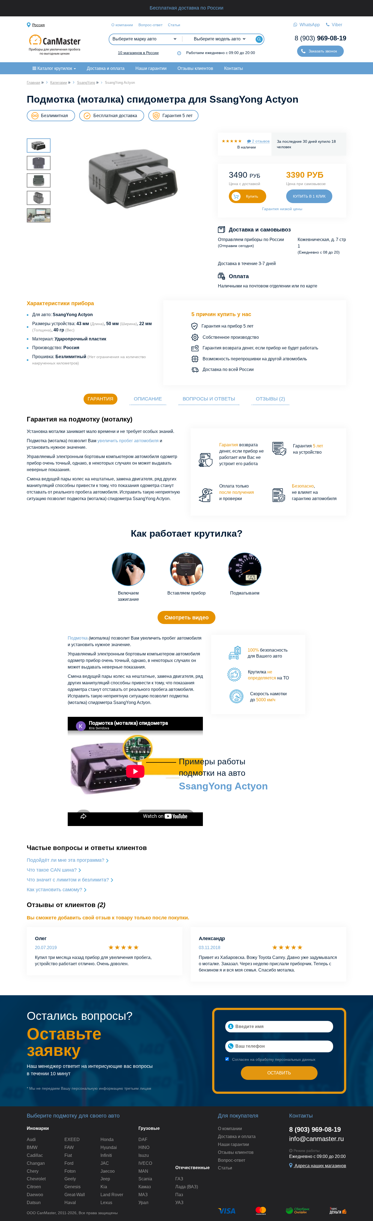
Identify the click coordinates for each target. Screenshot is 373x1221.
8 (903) (320, 38)
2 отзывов (260, 141)
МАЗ (143, 1194)
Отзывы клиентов (195, 68)
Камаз (144, 1186)
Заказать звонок (322, 51)
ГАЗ (179, 1179)
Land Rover (111, 1194)
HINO (143, 1147)
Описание (148, 399)
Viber (336, 24)
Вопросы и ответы (209, 399)
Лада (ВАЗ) (186, 1186)
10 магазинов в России (138, 52)
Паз (179, 1194)
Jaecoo (107, 1171)
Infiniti (106, 1155)
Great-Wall (74, 1194)
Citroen (34, 1186)
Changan (36, 1163)
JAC (104, 1163)
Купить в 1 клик (309, 196)
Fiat (68, 1155)
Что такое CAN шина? (52, 870)
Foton (70, 1171)
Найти (259, 39)
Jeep (105, 1179)
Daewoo (35, 1194)
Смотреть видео (186, 617)
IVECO (145, 1163)
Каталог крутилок (54, 68)
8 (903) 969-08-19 (315, 1129)
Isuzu (143, 1155)
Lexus (106, 1202)
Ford (68, 1163)
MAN (143, 1171)
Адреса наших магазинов (320, 1165)
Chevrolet (36, 1179)
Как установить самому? (55, 889)
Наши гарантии (151, 68)
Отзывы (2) (270, 399)
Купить (252, 196)
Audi (31, 1139)
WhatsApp (308, 24)
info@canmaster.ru (316, 1138)
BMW (32, 1147)
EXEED (72, 1139)
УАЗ (179, 1202)
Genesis (72, 1186)
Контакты (233, 68)
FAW (69, 1147)
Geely (70, 1179)
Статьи (174, 25)
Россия (38, 25)
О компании (122, 25)
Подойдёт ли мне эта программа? (66, 860)
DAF (142, 1139)
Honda (107, 1139)
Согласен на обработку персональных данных (273, 1059)
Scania (145, 1179)
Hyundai (108, 1147)
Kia (103, 1186)
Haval (70, 1202)
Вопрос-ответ (150, 25)
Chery (33, 1171)
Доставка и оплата (106, 68)
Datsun (34, 1202)
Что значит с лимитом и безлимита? (68, 880)
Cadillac (35, 1155)
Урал (143, 1202)
